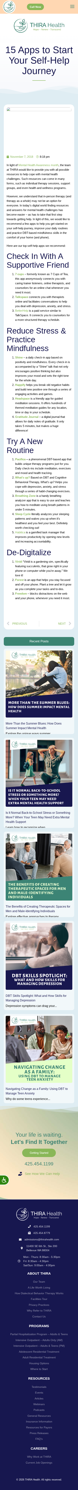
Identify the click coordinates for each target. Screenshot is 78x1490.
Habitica (20, 532)
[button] (72, 6)
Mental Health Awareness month (38, 165)
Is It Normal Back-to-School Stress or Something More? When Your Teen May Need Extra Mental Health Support (38, 817)
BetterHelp (21, 310)
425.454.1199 (39, 1163)
